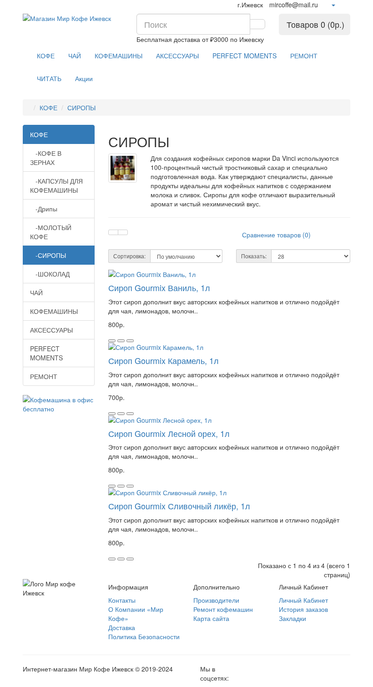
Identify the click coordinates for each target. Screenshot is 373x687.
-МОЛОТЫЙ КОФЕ (50, 232)
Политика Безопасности (144, 636)
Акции (84, 78)
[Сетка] (123, 232)
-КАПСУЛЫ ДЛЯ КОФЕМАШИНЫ (56, 185)
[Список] (113, 232)
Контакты (122, 600)
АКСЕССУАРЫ (177, 55)
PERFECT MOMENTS (244, 55)
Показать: (254, 256)
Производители (216, 600)
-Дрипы (43, 208)
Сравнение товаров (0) (276, 234)
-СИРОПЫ (48, 255)
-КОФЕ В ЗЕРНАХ (45, 158)
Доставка (121, 627)
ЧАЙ (74, 55)
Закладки (292, 618)
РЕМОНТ (304, 55)
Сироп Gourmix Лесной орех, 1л (169, 433)
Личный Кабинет (303, 600)
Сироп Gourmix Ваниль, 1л (159, 287)
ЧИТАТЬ (49, 78)
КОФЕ (46, 55)
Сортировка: (129, 256)
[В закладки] (121, 340)
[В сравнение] (130, 340)
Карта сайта (211, 618)
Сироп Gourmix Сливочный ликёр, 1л (179, 506)
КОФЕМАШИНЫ (118, 55)
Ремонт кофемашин (223, 609)
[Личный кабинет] (333, 4)
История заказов (303, 609)
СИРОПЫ (81, 107)
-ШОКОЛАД (50, 273)
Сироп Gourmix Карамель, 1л (163, 360)
